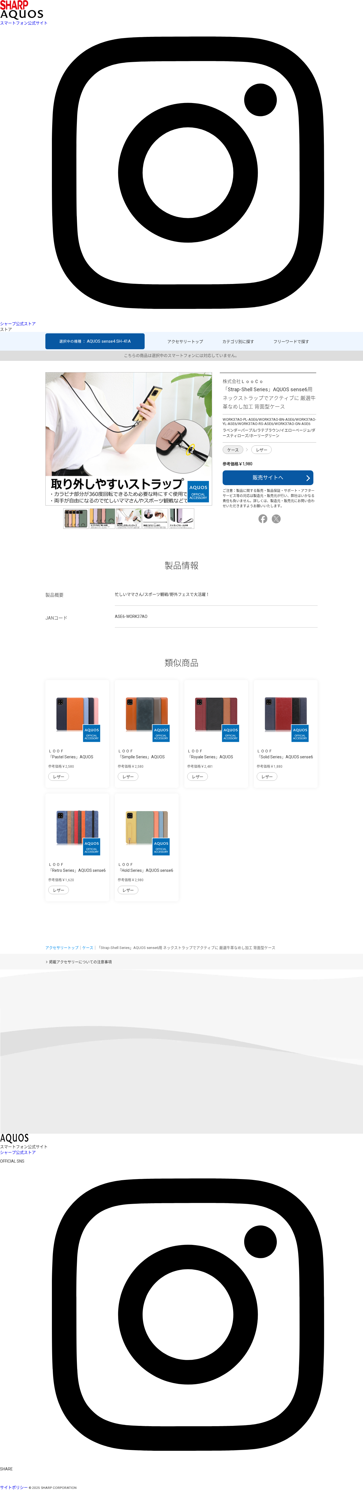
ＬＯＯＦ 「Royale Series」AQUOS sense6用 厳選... (210, 757)
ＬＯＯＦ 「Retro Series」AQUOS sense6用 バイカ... (77, 870)
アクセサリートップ (185, 341)
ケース (233, 450)
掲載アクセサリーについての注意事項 (80, 962)
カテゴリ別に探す (238, 341)
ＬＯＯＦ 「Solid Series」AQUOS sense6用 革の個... (285, 757)
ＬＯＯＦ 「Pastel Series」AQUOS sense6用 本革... (70, 757)
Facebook (264, 519)
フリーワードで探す (291, 341)
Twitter (277, 519)
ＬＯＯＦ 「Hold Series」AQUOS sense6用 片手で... (145, 870)
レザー (261, 450)
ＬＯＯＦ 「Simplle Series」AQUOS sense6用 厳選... (141, 757)
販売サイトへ (268, 478)
